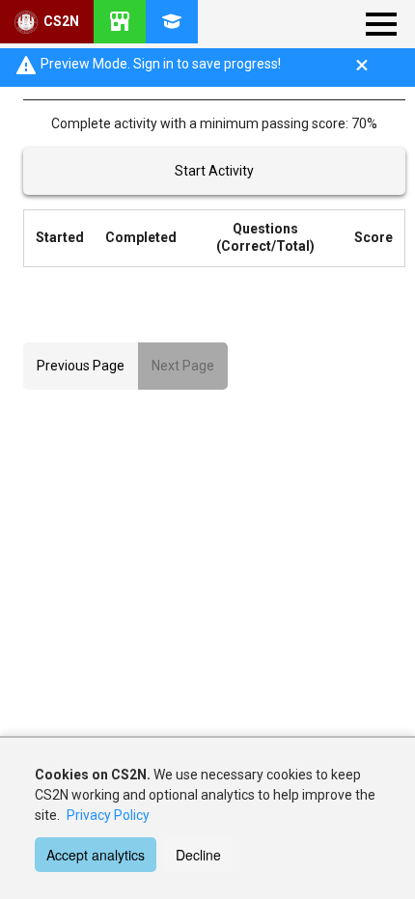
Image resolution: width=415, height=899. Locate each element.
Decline (198, 854)
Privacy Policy (108, 815)
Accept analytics (95, 854)
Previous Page (80, 365)
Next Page (183, 365)
